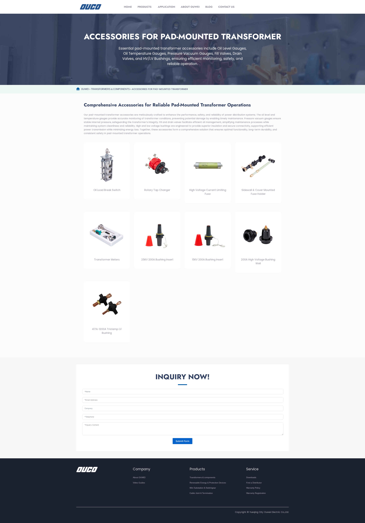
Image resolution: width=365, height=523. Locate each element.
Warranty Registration (256, 493)
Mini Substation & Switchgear (203, 488)
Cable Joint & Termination (201, 493)
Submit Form (182, 441)
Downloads (251, 477)
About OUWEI (139, 477)
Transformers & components (202, 477)
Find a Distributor (254, 483)
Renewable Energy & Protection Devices (208, 483)
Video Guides (139, 483)
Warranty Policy (253, 488)
